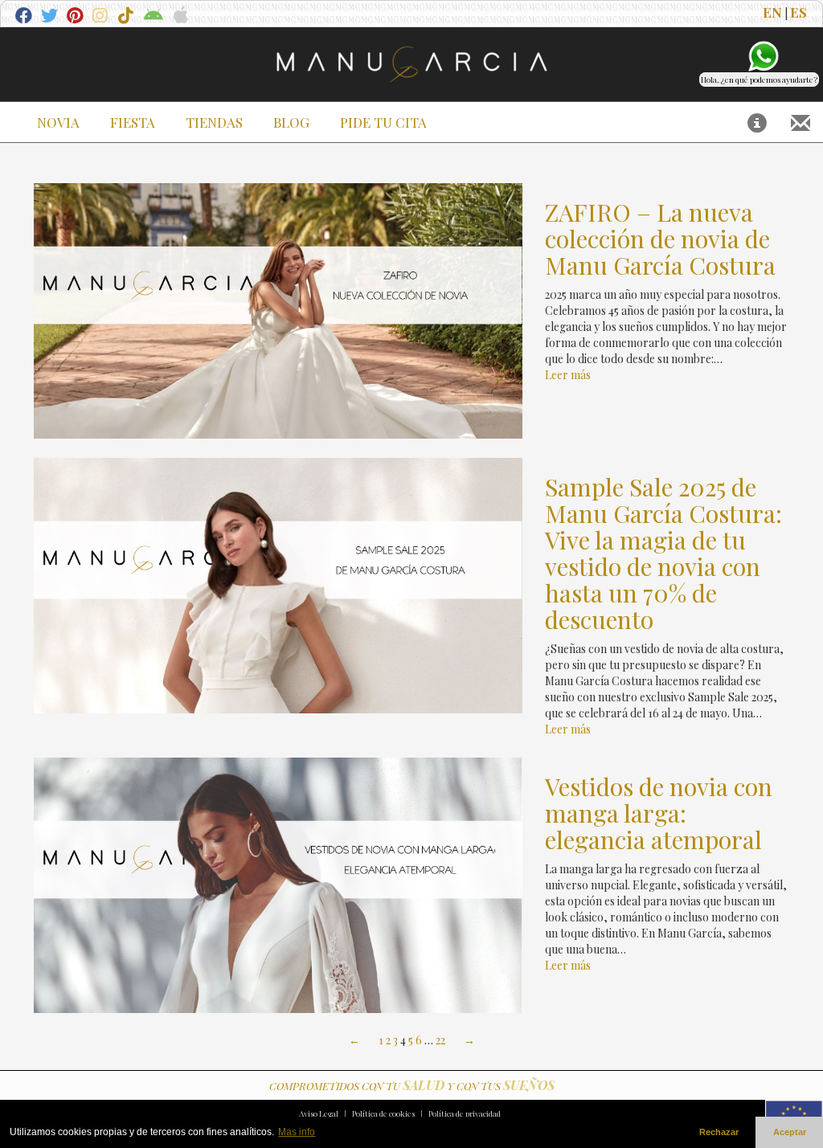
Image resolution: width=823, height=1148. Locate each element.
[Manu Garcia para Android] (153, 17)
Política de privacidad (464, 1113)
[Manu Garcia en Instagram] (101, 17)
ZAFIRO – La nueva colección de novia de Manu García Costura (660, 239)
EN (772, 12)
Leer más (568, 374)
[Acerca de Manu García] (757, 122)
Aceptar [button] (789, 1132)
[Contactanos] (800, 122)
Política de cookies (383, 1113)
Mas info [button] (296, 1132)
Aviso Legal (318, 1113)
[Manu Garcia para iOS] (178, 17)
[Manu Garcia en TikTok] (127, 17)
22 (440, 1040)
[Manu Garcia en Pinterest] (76, 17)
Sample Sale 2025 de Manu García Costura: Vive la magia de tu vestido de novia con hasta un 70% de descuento (663, 553)
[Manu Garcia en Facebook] (24, 17)
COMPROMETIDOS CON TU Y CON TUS (412, 1086)
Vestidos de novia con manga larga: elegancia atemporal (658, 813)
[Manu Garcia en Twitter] (50, 17)
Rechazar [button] (719, 1132)
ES (798, 12)
